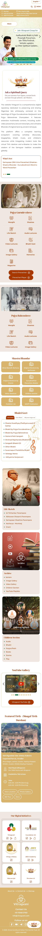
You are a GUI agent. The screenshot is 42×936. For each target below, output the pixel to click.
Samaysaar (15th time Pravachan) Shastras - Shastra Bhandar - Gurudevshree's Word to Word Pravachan (20, 165)
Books (8, 652)
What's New (7, 158)
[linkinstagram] (26, 924)
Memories (31, 255)
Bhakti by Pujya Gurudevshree (17, 429)
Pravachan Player (19, 277)
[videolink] (21, 684)
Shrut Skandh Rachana (10, 368)
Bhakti (8, 645)
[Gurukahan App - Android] (30, 838)
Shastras (30, 222)
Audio (8, 641)
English (35, 1)
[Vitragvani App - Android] (11, 838)
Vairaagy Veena (11, 454)
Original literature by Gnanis (10, 382)
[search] (32, 7)
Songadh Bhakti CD (13, 443)
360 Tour (7, 797)
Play (7, 659)
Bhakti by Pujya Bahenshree (16, 433)
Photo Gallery (25, 792)
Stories (8, 655)
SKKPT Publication (31, 404)
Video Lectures (11, 244)
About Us (11, 891)
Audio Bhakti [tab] (10, 417)
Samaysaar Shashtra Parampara (19, 520)
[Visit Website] (7, 838)
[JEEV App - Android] (32, 860)
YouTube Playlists (13, 591)
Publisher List (11, 404)
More (18, 797)
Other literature (10, 393)
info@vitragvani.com (21, 916)
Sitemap (31, 891)
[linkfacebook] (12, 924)
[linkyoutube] (16, 924)
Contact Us (21, 891)
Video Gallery (11, 584)
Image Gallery (11, 255)
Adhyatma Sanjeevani (14, 457)
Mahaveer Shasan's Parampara (18, 517)
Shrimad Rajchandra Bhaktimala (18, 440)
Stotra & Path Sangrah (14, 436)
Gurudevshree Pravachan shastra (31, 382)
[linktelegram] (21, 924)
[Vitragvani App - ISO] (15, 838)
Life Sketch (11, 233)
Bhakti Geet (30, 244)
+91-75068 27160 (21, 913)
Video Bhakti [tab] (19, 417)
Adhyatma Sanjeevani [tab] (29, 417)
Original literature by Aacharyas (31, 369)
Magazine (11, 265)
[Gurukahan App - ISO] (34, 838)
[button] (11, 64)
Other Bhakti (10, 447)
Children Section (31, 393)
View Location (10, 792)
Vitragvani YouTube (20, 702)
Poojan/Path (11, 648)
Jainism (9, 577)
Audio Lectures (31, 233)
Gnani (8, 527)
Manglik (11, 222)
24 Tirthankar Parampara (16, 513)
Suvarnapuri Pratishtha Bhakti (17, 450)
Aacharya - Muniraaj (14, 523)
